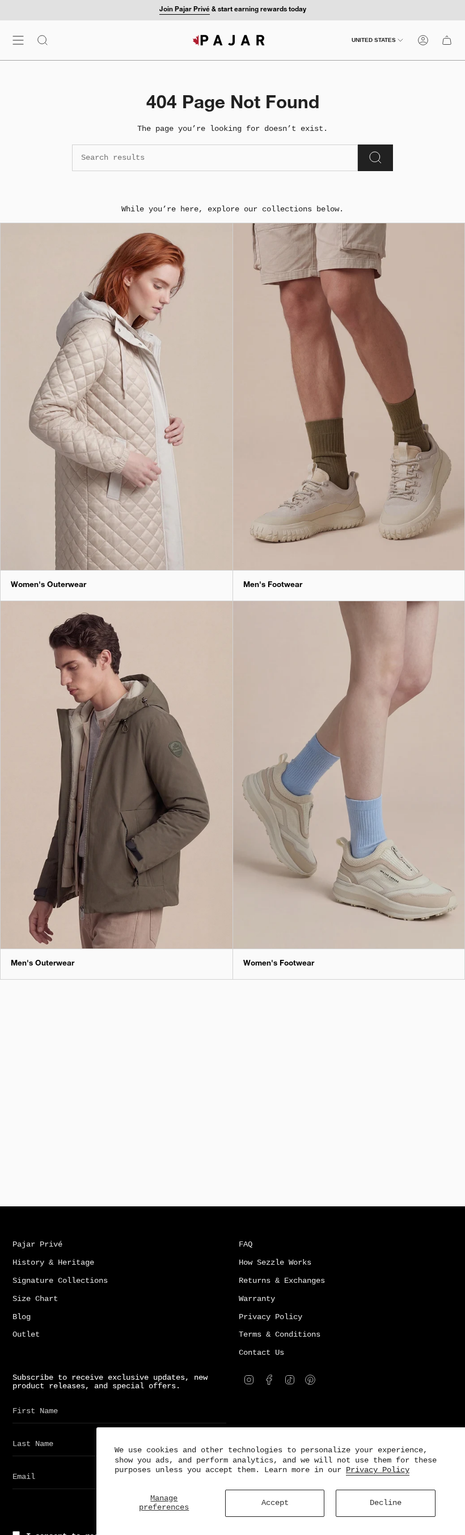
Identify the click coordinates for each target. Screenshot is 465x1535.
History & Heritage (53, 1262)
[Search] (375, 157)
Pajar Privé (37, 1244)
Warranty (257, 1299)
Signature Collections (60, 1281)
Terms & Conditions (279, 1334)
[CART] (447, 40)
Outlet (26, 1334)
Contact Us (261, 1353)
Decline (385, 1503)
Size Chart (35, 1299)
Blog (21, 1317)
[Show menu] (18, 40)
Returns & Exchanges (282, 1281)
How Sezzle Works (275, 1262)
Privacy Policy (377, 1470)
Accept (275, 1503)
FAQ (245, 1244)
